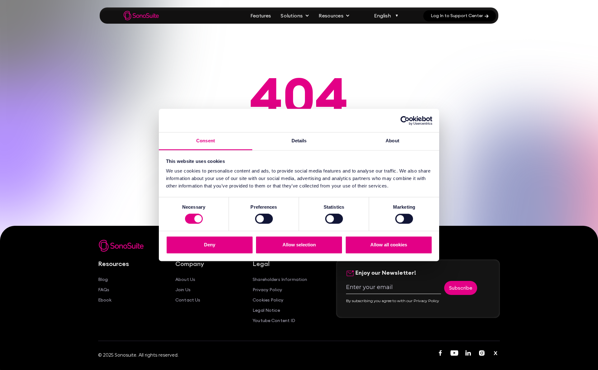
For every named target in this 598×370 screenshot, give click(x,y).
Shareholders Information (280, 279)
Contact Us (187, 300)
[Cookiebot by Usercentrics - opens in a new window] (405, 120)
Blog (103, 279)
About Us (185, 279)
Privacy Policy (267, 289)
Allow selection (299, 244)
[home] (141, 15)
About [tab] (392, 140)
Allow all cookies (388, 244)
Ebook (105, 300)
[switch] (264, 219)
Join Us (183, 289)
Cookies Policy (268, 300)
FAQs (104, 289)
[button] (295, 15)
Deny (209, 244)
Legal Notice (266, 310)
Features (260, 15)
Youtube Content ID (274, 320)
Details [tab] (299, 140)
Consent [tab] (205, 140)
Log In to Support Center (459, 15)
